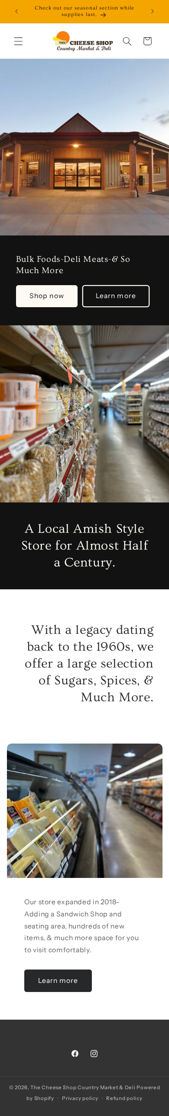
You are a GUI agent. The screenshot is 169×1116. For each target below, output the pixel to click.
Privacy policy (80, 1098)
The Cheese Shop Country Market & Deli (82, 1087)
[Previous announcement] (16, 11)
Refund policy (124, 1098)
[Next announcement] (152, 11)
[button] (18, 41)
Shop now (46, 296)
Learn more (116, 296)
